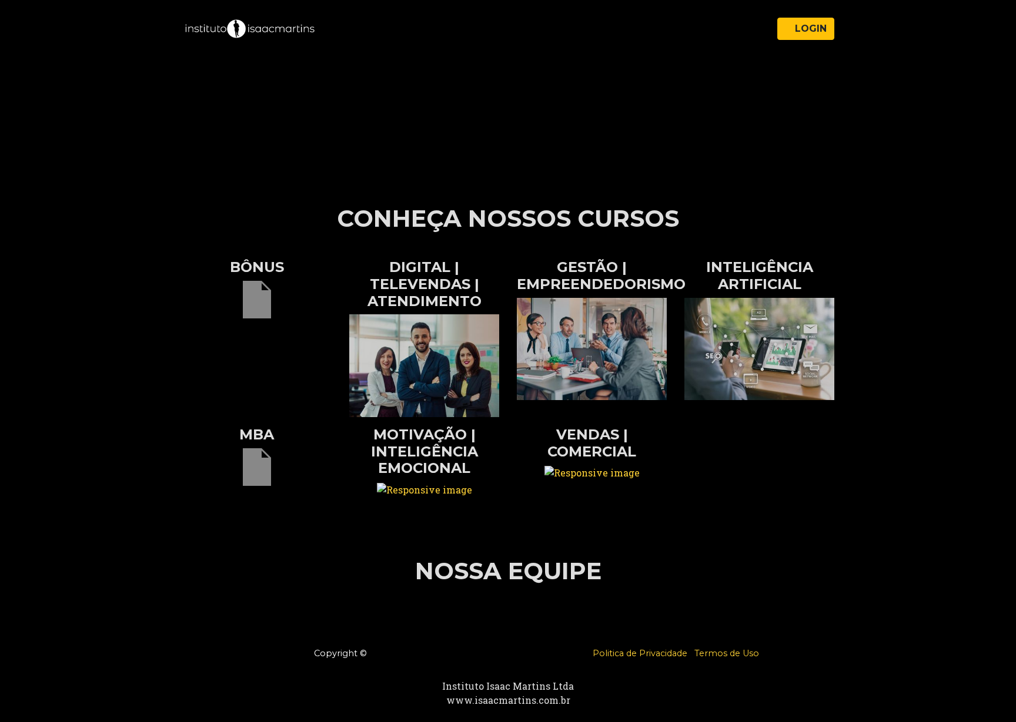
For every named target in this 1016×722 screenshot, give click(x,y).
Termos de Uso (726, 653)
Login (809, 28)
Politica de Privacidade (640, 653)
